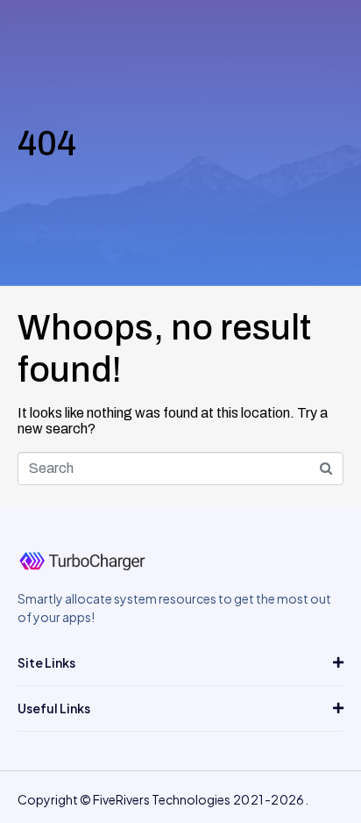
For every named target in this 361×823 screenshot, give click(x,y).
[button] (180, 663)
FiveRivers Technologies (161, 799)
